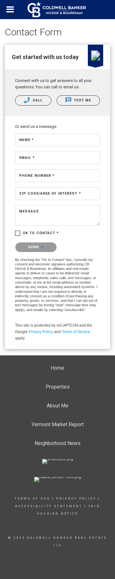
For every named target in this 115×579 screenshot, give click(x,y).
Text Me (82, 100)
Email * (27, 158)
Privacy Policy (41, 332)
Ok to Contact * (41, 233)
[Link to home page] (57, 9)
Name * (26, 140)
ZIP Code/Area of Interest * (50, 193)
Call (37, 100)
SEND (34, 247)
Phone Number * (37, 176)
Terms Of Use (32, 498)
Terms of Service (76, 332)
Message (29, 211)
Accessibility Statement (48, 506)
